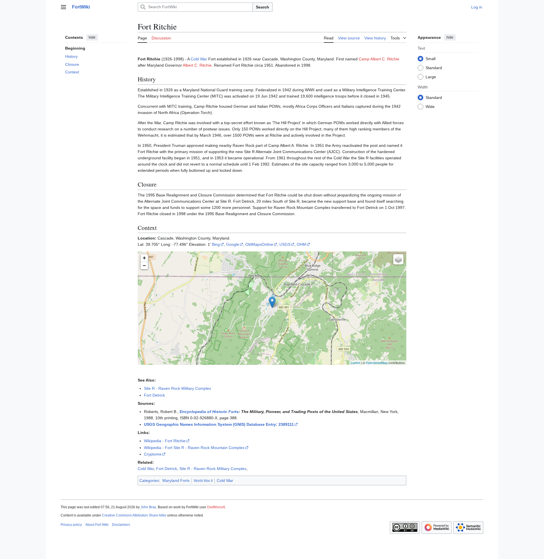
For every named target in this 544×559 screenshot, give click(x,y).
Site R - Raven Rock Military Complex (177, 388)
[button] (63, 7)
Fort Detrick (154, 395)
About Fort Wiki (97, 525)
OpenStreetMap (377, 362)
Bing (216, 244)
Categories (149, 480)
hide (92, 37)
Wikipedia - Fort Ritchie (165, 441)
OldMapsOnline (259, 244)
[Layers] (398, 259)
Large (431, 77)
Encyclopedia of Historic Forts (209, 411)
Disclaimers (121, 525)
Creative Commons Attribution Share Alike (134, 515)
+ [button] (144, 258)
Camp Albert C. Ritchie (379, 59)
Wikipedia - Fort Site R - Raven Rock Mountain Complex (194, 447)
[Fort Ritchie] (272, 302)
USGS (284, 244)
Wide (430, 106)
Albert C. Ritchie (197, 65)
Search (262, 7)
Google (232, 244)
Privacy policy (71, 525)
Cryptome (153, 454)
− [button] (144, 265)
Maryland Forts (176, 480)
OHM (301, 244)
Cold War (199, 59)
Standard (434, 67)
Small (430, 58)
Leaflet (355, 362)
